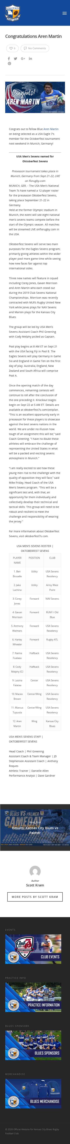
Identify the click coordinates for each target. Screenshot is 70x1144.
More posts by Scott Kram (35, 897)
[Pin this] (9, 63)
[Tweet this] (15, 58)
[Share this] (9, 58)
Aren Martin (51, 129)
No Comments (36, 48)
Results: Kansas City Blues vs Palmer (35, 827)
